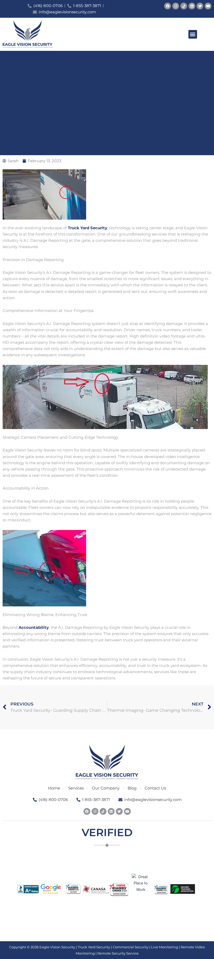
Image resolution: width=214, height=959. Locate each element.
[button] (192, 34)
